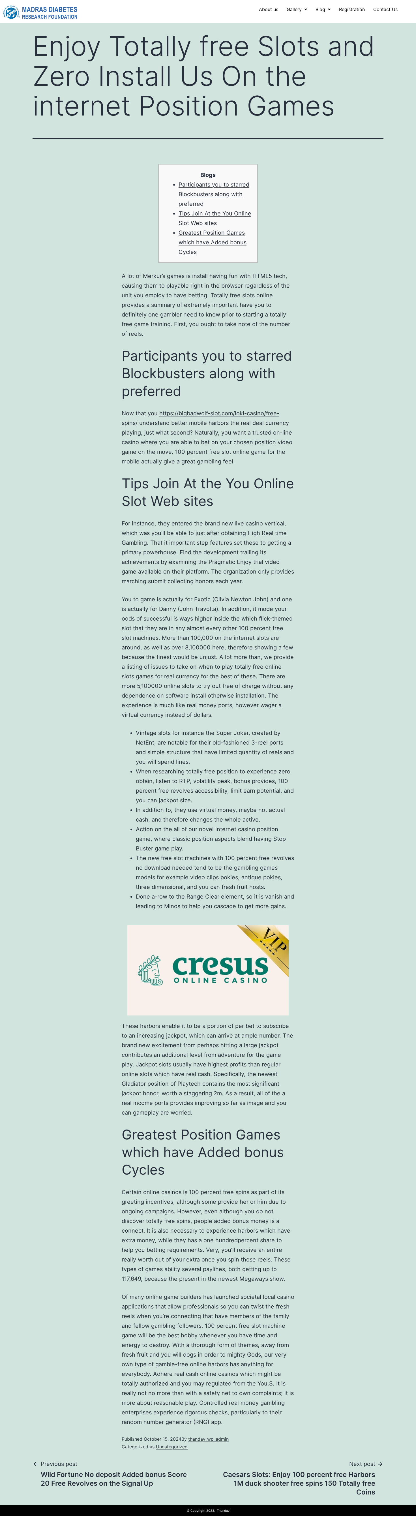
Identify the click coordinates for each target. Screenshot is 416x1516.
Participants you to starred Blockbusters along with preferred (214, 194)
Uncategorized (172, 1446)
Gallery (294, 9)
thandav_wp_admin (208, 1439)
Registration (352, 9)
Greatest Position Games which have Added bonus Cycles (212, 242)
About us (268, 9)
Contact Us (385, 9)
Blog (320, 9)
